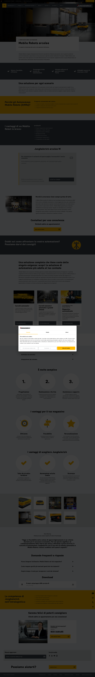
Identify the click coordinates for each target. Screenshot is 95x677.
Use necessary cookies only (29, 348)
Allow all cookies (66, 348)
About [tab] (66, 332)
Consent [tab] (28, 332)
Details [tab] (47, 332)
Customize (46, 348)
